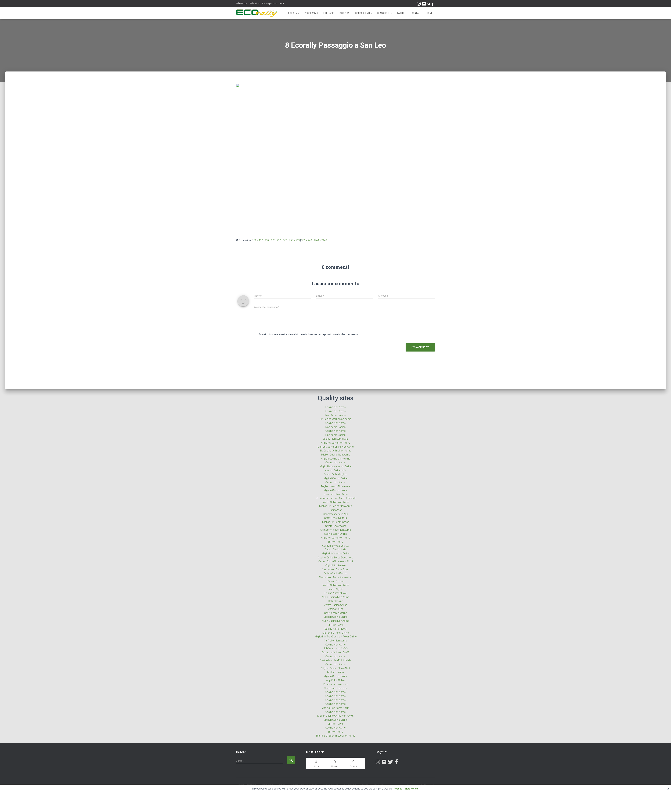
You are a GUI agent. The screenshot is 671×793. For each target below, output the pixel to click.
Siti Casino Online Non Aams (335, 419)
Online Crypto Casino (335, 573)
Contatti (416, 13)
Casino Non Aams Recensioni (335, 577)
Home (429, 13)
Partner (401, 13)
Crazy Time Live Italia (335, 517)
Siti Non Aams (335, 541)
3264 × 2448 (320, 240)
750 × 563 (282, 240)
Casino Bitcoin (335, 581)
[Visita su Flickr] (424, 4)
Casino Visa (335, 510)
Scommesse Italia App (335, 514)
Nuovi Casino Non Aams (335, 597)
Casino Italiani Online (335, 533)
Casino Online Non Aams (335, 502)
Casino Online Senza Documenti (335, 557)
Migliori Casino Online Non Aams (336, 446)
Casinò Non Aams (335, 692)
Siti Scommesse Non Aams (335, 529)
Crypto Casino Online (335, 605)
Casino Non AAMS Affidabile (335, 660)
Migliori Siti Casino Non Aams (335, 506)
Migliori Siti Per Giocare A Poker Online (335, 636)
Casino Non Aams (335, 407)
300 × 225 (270, 240)
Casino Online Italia (335, 470)
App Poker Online (335, 680)
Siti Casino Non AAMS (335, 648)
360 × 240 (306, 240)
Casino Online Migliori (335, 474)
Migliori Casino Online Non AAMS (335, 715)
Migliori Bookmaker (335, 565)
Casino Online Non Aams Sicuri (335, 561)
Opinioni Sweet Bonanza (335, 545)
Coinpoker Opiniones (335, 688)
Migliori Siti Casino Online (335, 553)
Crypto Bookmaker (335, 526)
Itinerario (328, 13)
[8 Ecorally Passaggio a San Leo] (335, 158)
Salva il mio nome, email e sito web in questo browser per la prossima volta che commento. (308, 334)
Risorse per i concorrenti (273, 3)
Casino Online (335, 609)
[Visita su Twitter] (390, 763)
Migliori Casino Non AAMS (335, 668)
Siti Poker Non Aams (335, 640)
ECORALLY (292, 13)
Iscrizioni (345, 13)
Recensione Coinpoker (335, 684)
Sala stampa (241, 3)
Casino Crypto (335, 589)
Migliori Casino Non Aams (335, 454)
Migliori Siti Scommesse (335, 522)
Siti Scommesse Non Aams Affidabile (335, 498)
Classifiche (383, 13)
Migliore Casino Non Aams (335, 442)
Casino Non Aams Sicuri (335, 569)
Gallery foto (255, 3)
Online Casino (335, 601)
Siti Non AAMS (336, 624)
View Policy (411, 788)
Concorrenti (362, 13)
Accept (398, 788)
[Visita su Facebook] (396, 763)
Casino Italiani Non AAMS (335, 652)
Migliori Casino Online (335, 478)
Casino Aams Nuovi (335, 593)
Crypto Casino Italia (335, 549)
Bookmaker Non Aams (335, 494)
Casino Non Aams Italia (335, 438)
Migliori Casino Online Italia (335, 458)
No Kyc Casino (335, 672)
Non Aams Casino (335, 415)
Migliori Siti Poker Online (335, 632)
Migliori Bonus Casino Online (335, 466)
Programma (311, 13)
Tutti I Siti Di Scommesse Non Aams (335, 735)
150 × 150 (257, 240)
